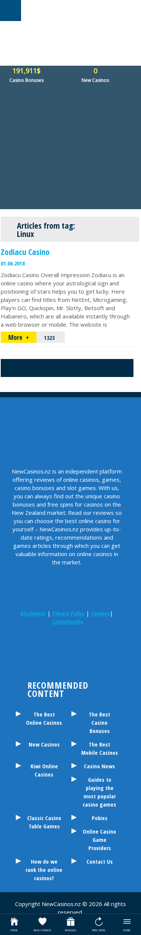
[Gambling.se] (48, 645)
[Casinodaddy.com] (39, 665)
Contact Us (99, 861)
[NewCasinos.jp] (105, 645)
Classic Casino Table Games (44, 822)
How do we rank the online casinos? (44, 870)
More (16, 337)
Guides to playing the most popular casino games (99, 792)
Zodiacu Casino (25, 251)
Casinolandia (67, 621)
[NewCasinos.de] (86, 645)
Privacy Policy (68, 613)
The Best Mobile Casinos (99, 748)
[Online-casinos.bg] (95, 665)
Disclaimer (33, 613)
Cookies (100, 613)
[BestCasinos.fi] (67, 645)
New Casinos (44, 744)
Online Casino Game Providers (99, 840)
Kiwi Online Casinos (44, 770)
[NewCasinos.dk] (58, 665)
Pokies (100, 818)
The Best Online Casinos (44, 718)
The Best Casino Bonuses (99, 722)
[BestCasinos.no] (76, 665)
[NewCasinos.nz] (29, 645)
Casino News (99, 766)
